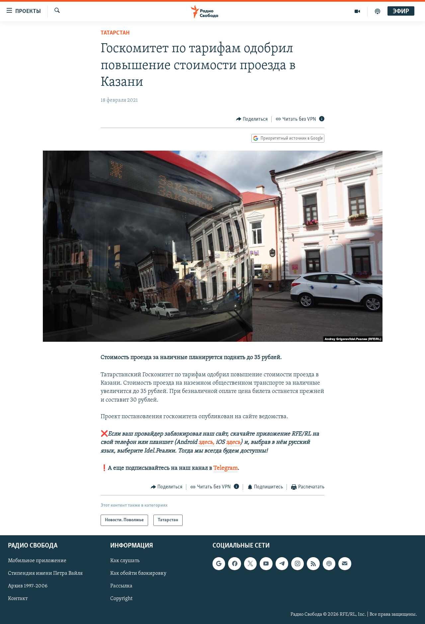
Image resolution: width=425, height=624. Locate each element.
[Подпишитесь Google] (218, 564)
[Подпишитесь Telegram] (282, 564)
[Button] (252, 119)
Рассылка (121, 586)
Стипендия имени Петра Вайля (45, 573)
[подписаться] (344, 564)
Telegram (225, 468)
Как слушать (124, 561)
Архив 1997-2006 (27, 586)
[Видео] (357, 11)
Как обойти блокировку (138, 573)
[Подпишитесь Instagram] (297, 564)
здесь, (205, 442)
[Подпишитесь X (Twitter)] (250, 564)
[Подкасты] (329, 564)
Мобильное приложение (37, 561)
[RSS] (313, 564)
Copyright (121, 599)
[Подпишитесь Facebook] (234, 564)
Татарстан (115, 33)
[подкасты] (377, 11)
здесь (233, 442)
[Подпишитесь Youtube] (266, 564)
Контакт (18, 599)
